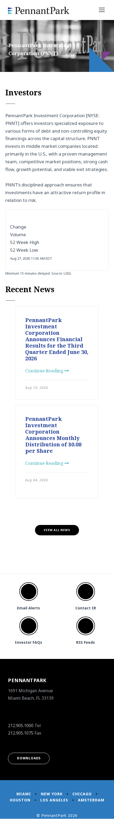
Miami (23, 793)
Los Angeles (54, 799)
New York (52, 793)
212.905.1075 (20, 733)
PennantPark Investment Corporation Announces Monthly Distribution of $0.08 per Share (53, 434)
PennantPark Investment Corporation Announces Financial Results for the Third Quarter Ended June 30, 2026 (56, 339)
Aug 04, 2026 (36, 480)
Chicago (82, 793)
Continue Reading (44, 371)
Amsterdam (91, 799)
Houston (20, 799)
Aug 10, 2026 (36, 387)
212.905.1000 (20, 725)
